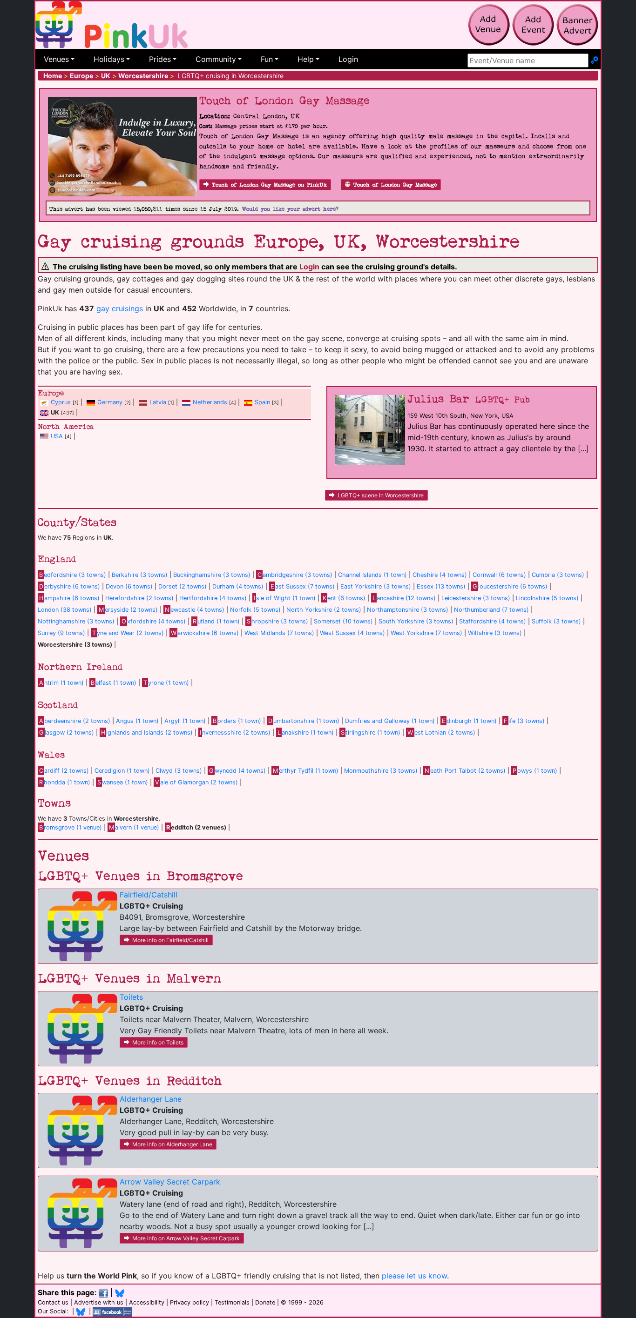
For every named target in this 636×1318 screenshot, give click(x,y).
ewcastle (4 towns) (194, 609)
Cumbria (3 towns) (558, 574)
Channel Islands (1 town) (372, 574)
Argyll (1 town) (185, 720)
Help (306, 59)
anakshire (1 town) (305, 732)
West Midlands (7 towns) (279, 632)
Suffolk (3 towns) (556, 621)
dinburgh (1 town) (469, 720)
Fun (267, 59)
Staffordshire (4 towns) (492, 621)
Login (348, 59)
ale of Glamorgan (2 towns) (196, 782)
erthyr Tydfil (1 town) (305, 770)
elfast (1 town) (113, 682)
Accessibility (146, 1302)
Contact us (53, 1302)
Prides (160, 59)
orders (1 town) (237, 720)
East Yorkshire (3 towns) (375, 586)
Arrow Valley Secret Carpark (170, 1181)
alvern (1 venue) (134, 827)
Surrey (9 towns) (61, 632)
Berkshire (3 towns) (140, 574)
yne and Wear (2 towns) (128, 632)
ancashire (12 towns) (404, 598)
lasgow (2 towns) (66, 732)
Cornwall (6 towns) (499, 574)
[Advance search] (594, 60)
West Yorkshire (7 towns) (426, 632)
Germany (109, 402)
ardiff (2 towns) (64, 770)
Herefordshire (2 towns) (139, 598)
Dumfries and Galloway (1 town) (390, 720)
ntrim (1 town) (61, 682)
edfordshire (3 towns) (72, 574)
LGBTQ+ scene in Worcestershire (381, 495)
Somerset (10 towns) (343, 621)
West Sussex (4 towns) (352, 632)
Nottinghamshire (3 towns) (76, 621)
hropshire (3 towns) (277, 621)
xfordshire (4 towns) (154, 621)
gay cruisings (119, 308)
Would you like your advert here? (290, 209)
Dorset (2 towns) (182, 586)
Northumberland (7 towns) (491, 609)
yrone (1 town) (166, 682)
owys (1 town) (535, 770)
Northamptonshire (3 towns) (407, 609)
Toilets (131, 997)
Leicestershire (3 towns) (475, 598)
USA (57, 436)
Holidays (109, 59)
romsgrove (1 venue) (70, 827)
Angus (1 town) (137, 720)
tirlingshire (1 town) (370, 732)
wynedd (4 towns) (237, 770)
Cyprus (61, 402)
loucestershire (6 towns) (510, 586)
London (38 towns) (65, 609)
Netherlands (210, 402)
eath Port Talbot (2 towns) (465, 770)
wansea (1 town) (122, 782)
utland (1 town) (216, 621)
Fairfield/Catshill (148, 894)
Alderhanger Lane (151, 1099)
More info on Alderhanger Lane (172, 1144)
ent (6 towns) (344, 598)
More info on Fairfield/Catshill (170, 940)
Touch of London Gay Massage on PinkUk (269, 185)
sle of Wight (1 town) (285, 598)
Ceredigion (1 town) (122, 770)
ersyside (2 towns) (128, 609)
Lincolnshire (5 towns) (547, 598)
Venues (56, 59)
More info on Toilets (157, 1042)
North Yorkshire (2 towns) (323, 609)
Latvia (157, 402)
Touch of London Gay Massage (395, 185)
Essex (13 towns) (441, 586)
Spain (262, 402)
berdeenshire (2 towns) (74, 720)
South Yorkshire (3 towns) (416, 621)
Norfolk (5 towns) (255, 609)
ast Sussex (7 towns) (303, 586)
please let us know (414, 1275)
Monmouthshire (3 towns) (381, 770)
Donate (265, 1302)
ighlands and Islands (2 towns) (147, 732)
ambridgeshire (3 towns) (294, 574)
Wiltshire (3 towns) (495, 632)
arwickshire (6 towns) (205, 632)
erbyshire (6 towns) (69, 586)
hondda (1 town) (64, 782)
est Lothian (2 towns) (441, 732)
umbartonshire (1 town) (303, 720)
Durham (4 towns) (238, 586)
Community (216, 59)
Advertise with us (98, 1302)
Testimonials (232, 1302)
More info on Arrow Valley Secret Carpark (186, 1238)
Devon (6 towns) (129, 586)
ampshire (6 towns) (69, 598)
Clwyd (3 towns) (179, 770)
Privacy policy (189, 1302)
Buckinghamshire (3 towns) (211, 574)
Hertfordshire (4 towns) (213, 598)
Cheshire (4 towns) (440, 574)
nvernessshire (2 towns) (235, 732)
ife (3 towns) (524, 720)
